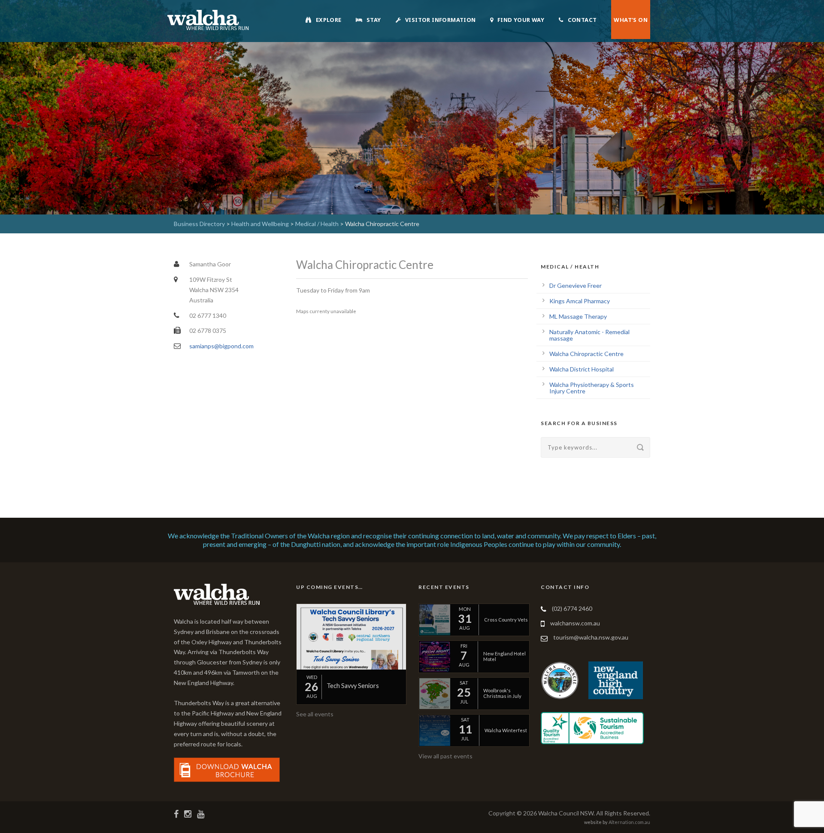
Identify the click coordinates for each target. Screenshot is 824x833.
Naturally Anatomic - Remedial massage (589, 335)
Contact (582, 20)
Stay (374, 20)
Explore (329, 20)
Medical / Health (317, 223)
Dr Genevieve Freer (575, 285)
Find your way (520, 20)
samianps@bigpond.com (221, 346)
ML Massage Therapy (578, 316)
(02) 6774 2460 (572, 608)
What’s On (631, 20)
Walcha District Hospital (581, 369)
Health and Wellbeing (260, 223)
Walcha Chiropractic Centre (586, 353)
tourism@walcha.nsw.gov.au (590, 637)
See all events (314, 714)
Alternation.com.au (629, 822)
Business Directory (199, 223)
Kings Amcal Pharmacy (579, 301)
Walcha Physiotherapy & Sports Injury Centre (591, 387)
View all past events (445, 756)
